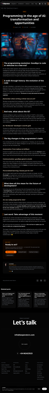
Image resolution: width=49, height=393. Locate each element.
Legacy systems (16, 373)
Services (28, 3)
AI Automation (40, 364)
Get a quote (27, 373)
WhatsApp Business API (18, 371)
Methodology (27, 369)
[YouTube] (40, 4)
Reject (39, 388)
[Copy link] (37, 280)
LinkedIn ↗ (11, 271)
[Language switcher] (45, 4)
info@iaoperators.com (24, 335)
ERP (14, 364)
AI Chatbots (39, 366)
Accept (44, 388)
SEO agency (39, 375)
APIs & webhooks (16, 366)
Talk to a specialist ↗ (11, 252)
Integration (14, 3)
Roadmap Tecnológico (33, 252)
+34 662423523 (26, 353)
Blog (36, 3)
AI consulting (39, 369)
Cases (32, 3)
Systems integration (5, 364)
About (26, 366)
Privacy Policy (10, 390)
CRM (14, 369)
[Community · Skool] (42, 4)
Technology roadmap (5, 371)
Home (2, 8)
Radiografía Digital (22, 252)
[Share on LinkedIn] (41, 280)
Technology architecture (6, 366)
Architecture (21, 3)
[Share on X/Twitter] (44, 280)
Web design (39, 373)
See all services (40, 379)
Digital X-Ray (4, 369)
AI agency (39, 371)
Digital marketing (40, 377)
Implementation (10, 255)
